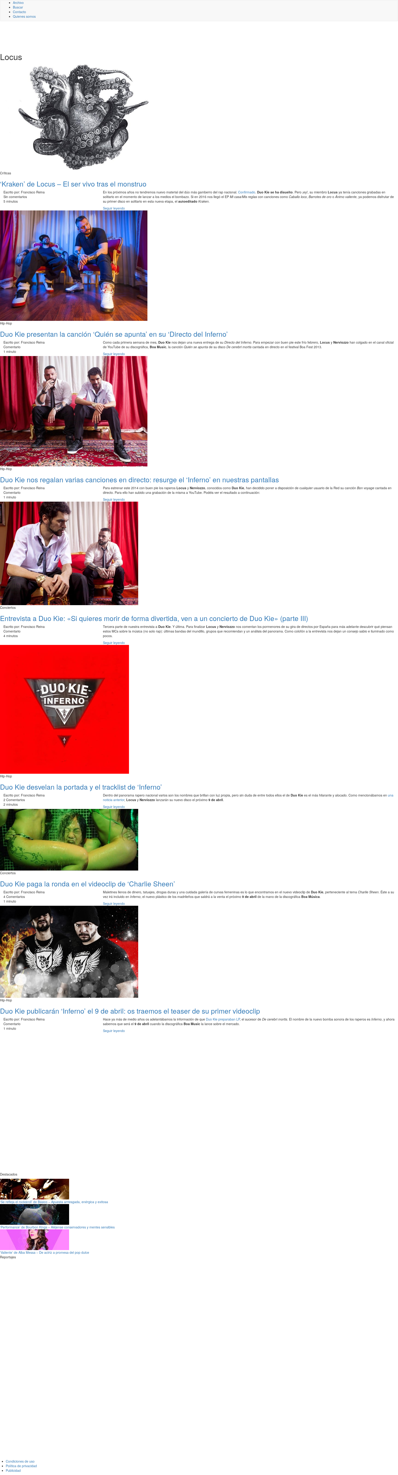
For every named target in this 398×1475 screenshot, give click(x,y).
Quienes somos (24, 16)
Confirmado (246, 192)
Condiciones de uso (20, 1461)
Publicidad (13, 1470)
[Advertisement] (113, 36)
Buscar (18, 7)
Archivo (18, 2)
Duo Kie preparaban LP (223, 1019)
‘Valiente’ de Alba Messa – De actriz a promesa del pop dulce (44, 1252)
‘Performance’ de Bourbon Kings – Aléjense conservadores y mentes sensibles (57, 1227)
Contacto (19, 11)
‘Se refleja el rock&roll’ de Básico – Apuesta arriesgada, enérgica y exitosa (54, 1201)
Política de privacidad (21, 1465)
